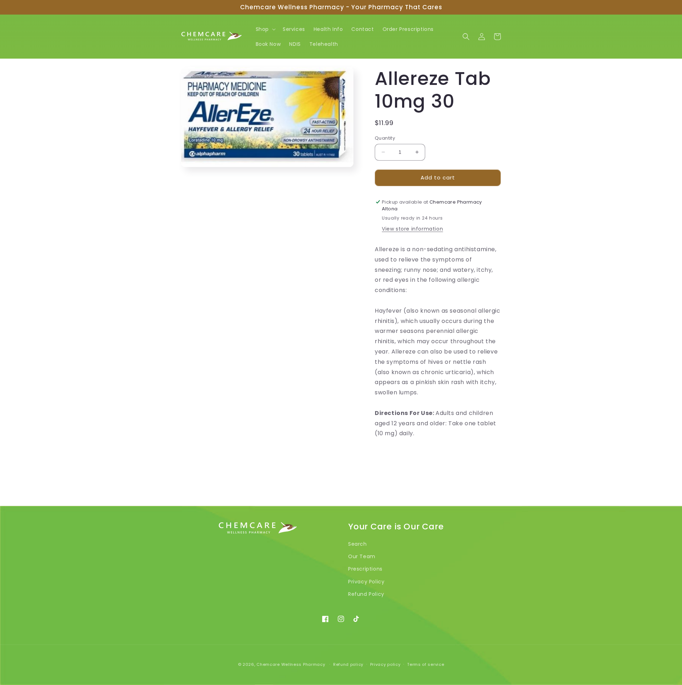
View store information (412, 228)
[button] (264, 29)
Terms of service (425, 664)
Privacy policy (385, 664)
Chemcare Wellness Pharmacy (290, 664)
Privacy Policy (366, 581)
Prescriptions (365, 568)
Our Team (361, 556)
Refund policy (348, 664)
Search (357, 544)
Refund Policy (366, 594)
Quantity (385, 138)
